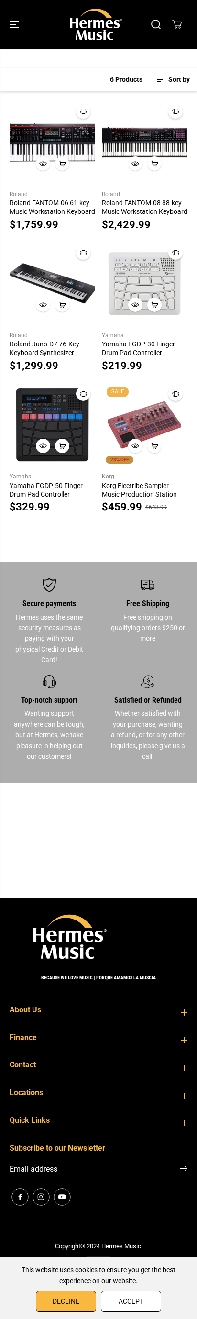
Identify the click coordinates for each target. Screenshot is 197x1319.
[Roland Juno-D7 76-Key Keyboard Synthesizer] (52, 283)
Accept (131, 1301)
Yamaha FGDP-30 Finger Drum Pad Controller (138, 348)
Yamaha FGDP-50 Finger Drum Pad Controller (46, 490)
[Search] (155, 24)
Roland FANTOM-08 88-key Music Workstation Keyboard (144, 207)
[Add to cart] (62, 163)
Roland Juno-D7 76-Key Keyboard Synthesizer (44, 348)
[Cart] (176, 24)
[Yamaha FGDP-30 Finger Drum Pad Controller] (144, 283)
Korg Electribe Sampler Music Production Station (139, 490)
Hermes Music (121, 1246)
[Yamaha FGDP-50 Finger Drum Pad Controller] (52, 424)
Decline (66, 1301)
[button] (15, 24)
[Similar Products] (83, 111)
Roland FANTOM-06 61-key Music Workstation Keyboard (52, 207)
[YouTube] (62, 1197)
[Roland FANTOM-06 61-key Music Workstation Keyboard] (52, 142)
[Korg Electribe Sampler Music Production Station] (144, 424)
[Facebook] (20, 1197)
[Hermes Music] (96, 24)
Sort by (178, 79)
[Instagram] (41, 1197)
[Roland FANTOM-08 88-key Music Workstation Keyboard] (144, 142)
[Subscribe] (183, 1170)
